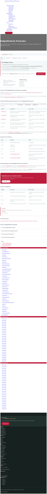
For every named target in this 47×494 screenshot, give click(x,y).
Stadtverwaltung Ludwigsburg (6, 258)
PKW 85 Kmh (4, 405)
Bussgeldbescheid (3, 431)
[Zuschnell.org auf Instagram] (6, 473)
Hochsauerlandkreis (5, 314)
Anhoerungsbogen (3, 458)
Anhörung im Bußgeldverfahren (22, 165)
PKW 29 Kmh (4, 332)
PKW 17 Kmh (4, 318)
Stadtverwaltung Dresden (5, 297)
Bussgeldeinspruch (3, 432)
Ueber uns (3, 479)
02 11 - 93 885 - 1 (5, 467)
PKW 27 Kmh (4, 329)
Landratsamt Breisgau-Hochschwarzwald (8, 302)
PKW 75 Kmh (4, 394)
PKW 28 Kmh (4, 380)
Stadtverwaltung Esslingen (6, 253)
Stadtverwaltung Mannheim (6, 270)
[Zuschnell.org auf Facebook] (1, 473)
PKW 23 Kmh (4, 322)
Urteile (1, 459)
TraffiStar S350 (2, 451)
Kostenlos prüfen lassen (40, 73)
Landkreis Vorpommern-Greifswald (7, 293)
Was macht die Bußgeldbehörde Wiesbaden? (8, 227)
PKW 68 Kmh (4, 387)
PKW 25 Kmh (4, 325)
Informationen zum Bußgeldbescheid (7, 244)
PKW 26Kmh (4, 377)
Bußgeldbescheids (9, 165)
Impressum (3, 480)
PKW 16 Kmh (4, 364)
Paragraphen (2, 461)
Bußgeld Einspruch (9, 30)
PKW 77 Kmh (4, 396)
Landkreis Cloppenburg (5, 300)
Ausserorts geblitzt (3, 447)
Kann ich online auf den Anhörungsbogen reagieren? (10, 230)
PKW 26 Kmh (4, 327)
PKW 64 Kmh (4, 384)
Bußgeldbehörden (9, 29)
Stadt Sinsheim (4, 267)
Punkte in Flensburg (3, 442)
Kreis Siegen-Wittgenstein (6, 265)
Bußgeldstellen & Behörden (4, 247)
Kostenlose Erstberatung (3, 491)
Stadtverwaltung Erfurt (5, 279)
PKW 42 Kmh (4, 350)
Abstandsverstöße (38, 92)
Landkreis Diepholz (5, 290)
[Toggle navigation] (5, 2)
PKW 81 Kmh (4, 401)
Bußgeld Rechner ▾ (9, 13)
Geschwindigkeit (2, 437)
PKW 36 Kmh (4, 341)
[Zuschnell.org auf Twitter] (4, 473)
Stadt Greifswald (4, 295)
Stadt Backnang (4, 311)
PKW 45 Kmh (4, 355)
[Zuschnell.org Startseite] (4, 418)
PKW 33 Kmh (4, 336)
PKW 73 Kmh (4, 391)
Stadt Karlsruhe (4, 249)
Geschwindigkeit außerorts (4, 316)
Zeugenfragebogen (13, 97)
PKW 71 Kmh (4, 389)
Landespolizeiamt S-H (5, 251)
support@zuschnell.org (6, 469)
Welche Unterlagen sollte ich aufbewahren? (8, 237)
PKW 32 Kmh (4, 334)
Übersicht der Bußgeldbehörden (6, 245)
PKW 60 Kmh (4, 357)
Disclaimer (3, 483)
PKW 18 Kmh (4, 320)
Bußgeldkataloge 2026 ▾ (10, 5)
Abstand (1, 438)
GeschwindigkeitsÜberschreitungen (30, 92)
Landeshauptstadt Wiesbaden (6, 274)
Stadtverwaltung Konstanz (6, 263)
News (1, 462)
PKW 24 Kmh (4, 373)
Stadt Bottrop (4, 260)
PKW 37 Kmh (4, 343)
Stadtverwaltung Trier (5, 307)
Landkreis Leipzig (4, 286)
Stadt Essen (3, 304)
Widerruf (3, 484)
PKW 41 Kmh (4, 348)
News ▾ (8, 22)
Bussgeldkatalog (2, 428)
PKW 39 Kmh (4, 346)
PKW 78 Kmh (4, 398)
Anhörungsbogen (7, 97)
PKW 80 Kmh (4, 408)
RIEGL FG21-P (2, 455)
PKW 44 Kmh (4, 353)
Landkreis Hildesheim (5, 288)
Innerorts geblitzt (2, 445)
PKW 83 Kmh (4, 403)
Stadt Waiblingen (4, 283)
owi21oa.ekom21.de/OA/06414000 (15, 157)
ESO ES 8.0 (2, 452)
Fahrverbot (1, 441)
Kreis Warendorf (4, 309)
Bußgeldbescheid (19, 97)
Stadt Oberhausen (4, 256)
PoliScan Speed (2, 448)
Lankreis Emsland (4, 281)
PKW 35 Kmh (4, 339)
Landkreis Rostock (5, 272)
